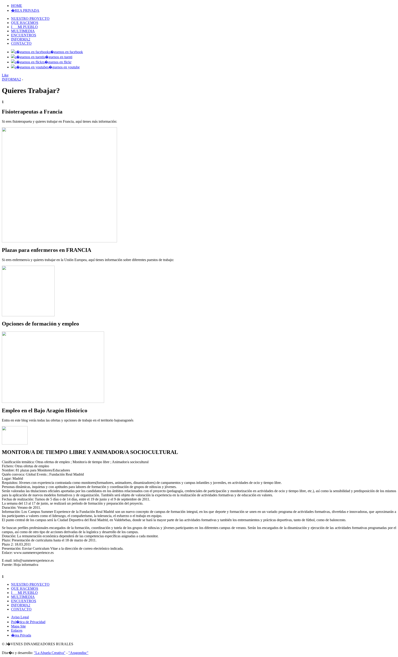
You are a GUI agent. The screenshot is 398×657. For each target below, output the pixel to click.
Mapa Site (18, 626)
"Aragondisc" (78, 653)
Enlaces (16, 630)
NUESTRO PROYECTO (30, 18)
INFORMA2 (20, 39)
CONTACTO (21, 43)
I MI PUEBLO (24, 27)
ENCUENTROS (23, 35)
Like (5, 75)
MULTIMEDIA (23, 31)
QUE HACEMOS (24, 23)
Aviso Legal (20, 617)
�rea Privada (21, 635)
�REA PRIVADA (25, 10)
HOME (16, 6)
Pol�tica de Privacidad (28, 622)
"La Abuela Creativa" (49, 653)
